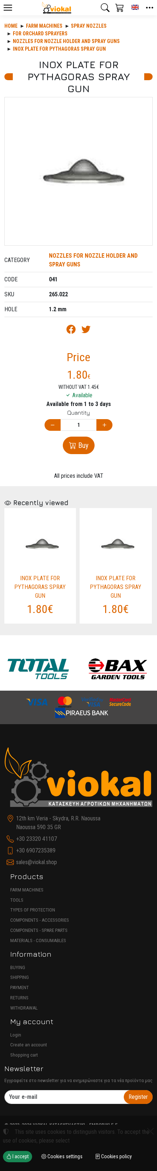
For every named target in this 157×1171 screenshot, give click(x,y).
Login (15, 1035)
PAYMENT (19, 987)
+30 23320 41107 (36, 838)
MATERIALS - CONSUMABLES (38, 940)
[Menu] (7, 7)
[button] (105, 7)
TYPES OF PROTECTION (32, 910)
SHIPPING (19, 977)
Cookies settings (64, 1156)
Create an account (28, 1044)
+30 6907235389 (35, 850)
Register (138, 1096)
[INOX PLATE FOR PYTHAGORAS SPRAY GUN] (78, 171)
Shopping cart (24, 1055)
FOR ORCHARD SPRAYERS (40, 33)
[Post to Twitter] (86, 330)
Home (11, 26)
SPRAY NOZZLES (89, 26)
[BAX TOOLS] (118, 669)
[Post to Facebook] (71, 330)
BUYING (17, 967)
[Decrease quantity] (53, 425)
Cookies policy (116, 1156)
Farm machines (44, 26)
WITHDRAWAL (24, 1008)
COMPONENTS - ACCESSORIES (39, 920)
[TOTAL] (38, 669)
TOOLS (16, 900)
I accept (20, 1156)
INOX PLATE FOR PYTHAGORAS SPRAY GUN (59, 49)
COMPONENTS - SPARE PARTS (39, 930)
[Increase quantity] (104, 425)
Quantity (78, 412)
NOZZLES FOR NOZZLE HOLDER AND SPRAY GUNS (66, 41)
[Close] (150, 1131)
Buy (82, 445)
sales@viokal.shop (36, 862)
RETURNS (19, 997)
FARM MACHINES (26, 890)
